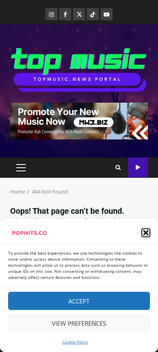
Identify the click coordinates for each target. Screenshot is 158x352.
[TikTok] (93, 14)
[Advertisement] (79, 120)
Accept (79, 301)
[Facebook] (65, 14)
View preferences (79, 323)
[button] (146, 233)
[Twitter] (79, 14)
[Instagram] (51, 14)
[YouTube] (106, 14)
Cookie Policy (75, 342)
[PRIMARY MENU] (21, 168)
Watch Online (138, 167)
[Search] (118, 167)
